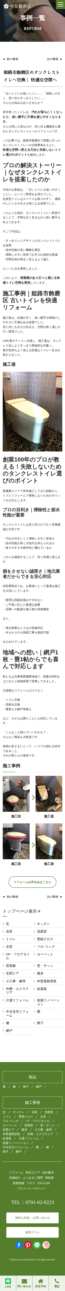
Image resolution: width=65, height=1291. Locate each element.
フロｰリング (46, 947)
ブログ (31, 1183)
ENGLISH (43, 1183)
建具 (40, 973)
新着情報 (18, 1183)
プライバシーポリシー (31, 1188)
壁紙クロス (45, 939)
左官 (9, 947)
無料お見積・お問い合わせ (32, 1217)
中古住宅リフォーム (17, 1013)
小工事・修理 (15, 981)
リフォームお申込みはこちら (32, 882)
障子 (40, 1023)
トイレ (11, 939)
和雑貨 (49, 1177)
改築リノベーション (48, 1002)
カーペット (45, 954)
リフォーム (16, 1172)
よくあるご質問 (33, 1177)
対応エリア (33, 1172)
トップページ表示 (20, 911)
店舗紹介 (15, 1177)
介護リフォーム (17, 1000)
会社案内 (48, 1172)
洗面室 (42, 931)
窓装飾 (11, 966)
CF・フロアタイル (18, 956)
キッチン (43, 924)
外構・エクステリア (17, 990)
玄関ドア (12, 973)
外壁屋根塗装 (47, 981)
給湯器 (42, 989)
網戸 (9, 1031)
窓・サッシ (45, 966)
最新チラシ (32, 1232)
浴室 (9, 931)
